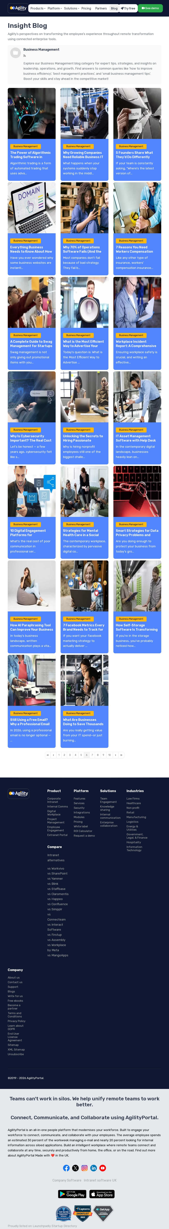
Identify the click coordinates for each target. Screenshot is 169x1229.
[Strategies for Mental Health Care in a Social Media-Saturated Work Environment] (84, 491)
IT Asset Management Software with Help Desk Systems (136, 440)
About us (14, 977)
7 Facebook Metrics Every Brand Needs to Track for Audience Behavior (83, 629)
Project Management (56, 820)
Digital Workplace (53, 812)
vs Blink (52, 884)
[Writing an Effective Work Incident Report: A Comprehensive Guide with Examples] (137, 302)
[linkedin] (93, 1168)
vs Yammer (55, 878)
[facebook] (66, 1168)
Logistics (132, 821)
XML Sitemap (16, 1049)
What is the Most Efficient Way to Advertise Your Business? (83, 346)
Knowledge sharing (107, 808)
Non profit (133, 807)
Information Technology (134, 848)
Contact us (15, 982)
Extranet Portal (57, 835)
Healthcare (134, 803)
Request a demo (84, 835)
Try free (129, 8)
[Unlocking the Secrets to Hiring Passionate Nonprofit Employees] (84, 396)
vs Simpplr (54, 909)
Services (79, 803)
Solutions (70, 8)
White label (81, 826)
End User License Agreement (15, 1037)
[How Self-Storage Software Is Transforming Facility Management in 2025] (137, 585)
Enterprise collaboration (109, 824)
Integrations (82, 812)
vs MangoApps (57, 955)
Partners (101, 8)
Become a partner (14, 1006)
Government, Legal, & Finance (137, 836)
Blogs (11, 991)
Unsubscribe (16, 1054)
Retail (130, 812)
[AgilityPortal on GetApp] (103, 1213)
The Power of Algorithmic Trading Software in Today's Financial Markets (31, 157)
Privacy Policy (16, 1021)
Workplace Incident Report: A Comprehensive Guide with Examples (136, 346)
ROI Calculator (83, 831)
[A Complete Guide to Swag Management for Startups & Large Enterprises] (32, 302)
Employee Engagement (55, 828)
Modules (79, 817)
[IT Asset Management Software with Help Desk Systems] (137, 396)
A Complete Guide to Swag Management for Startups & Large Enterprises (31, 346)
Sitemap (13, 1045)
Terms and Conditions (15, 1014)
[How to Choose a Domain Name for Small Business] (32, 207)
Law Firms (133, 798)
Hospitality (134, 842)
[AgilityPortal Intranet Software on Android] (72, 1194)
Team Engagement (108, 800)
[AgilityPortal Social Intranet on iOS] (102, 1194)
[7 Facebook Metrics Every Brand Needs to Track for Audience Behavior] (84, 585)
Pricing (86, 8)
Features (79, 798)
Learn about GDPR (16, 1027)
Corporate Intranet (54, 800)
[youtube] (102, 1168)
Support (13, 986)
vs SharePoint (57, 873)
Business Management (41, 49)
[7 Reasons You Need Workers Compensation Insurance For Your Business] (137, 207)
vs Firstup (54, 935)
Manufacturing (136, 817)
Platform (54, 8)
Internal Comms (57, 806)
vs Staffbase (56, 889)
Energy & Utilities (132, 828)
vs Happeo (55, 899)
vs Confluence (57, 904)
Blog (114, 8)
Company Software (66, 1180)
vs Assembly (56, 940)
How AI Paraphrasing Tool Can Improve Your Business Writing (31, 629)
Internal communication (110, 816)
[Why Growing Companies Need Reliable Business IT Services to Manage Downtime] (84, 113)
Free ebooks (15, 1000)
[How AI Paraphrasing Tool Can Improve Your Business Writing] (32, 585)
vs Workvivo (55, 868)
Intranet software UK (100, 1180)
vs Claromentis (58, 894)
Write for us (15, 996)
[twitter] (75, 1168)
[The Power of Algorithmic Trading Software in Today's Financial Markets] (32, 113)
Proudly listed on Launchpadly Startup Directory (42, 1226)
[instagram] (84, 1168)
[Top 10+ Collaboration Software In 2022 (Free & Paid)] (63, 1213)
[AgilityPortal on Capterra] (83, 1213)
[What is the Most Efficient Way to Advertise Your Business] (84, 302)
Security (79, 807)
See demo (152, 8)
